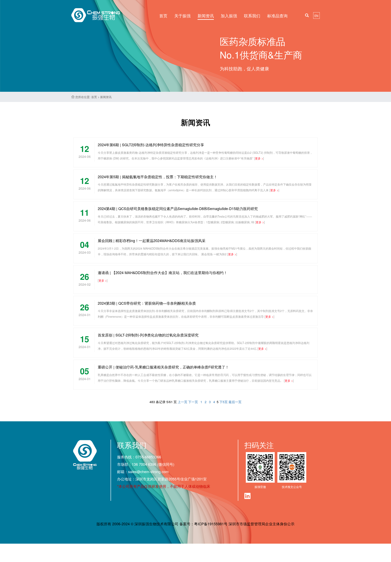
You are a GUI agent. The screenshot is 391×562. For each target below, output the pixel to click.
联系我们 (252, 16)
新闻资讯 (206, 16)
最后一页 (235, 401)
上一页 (182, 401)
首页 (163, 16)
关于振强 (182, 16)
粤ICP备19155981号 (210, 523)
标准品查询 (277, 16)
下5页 (223, 401)
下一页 (193, 401)
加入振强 (229, 16)
